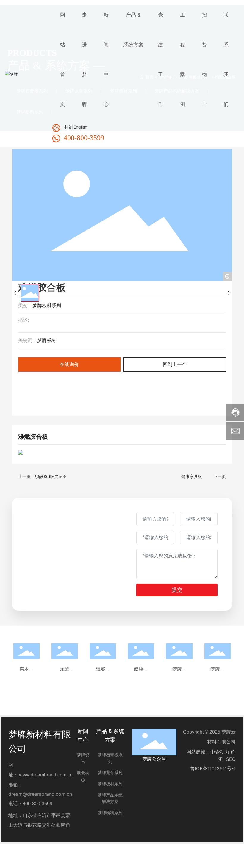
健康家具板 (191, 476)
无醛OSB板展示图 (50, 476)
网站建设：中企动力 (208, 752)
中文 (68, 126)
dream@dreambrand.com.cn (40, 794)
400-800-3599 (84, 138)
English (80, 126)
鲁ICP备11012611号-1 (213, 768)
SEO (231, 759)
